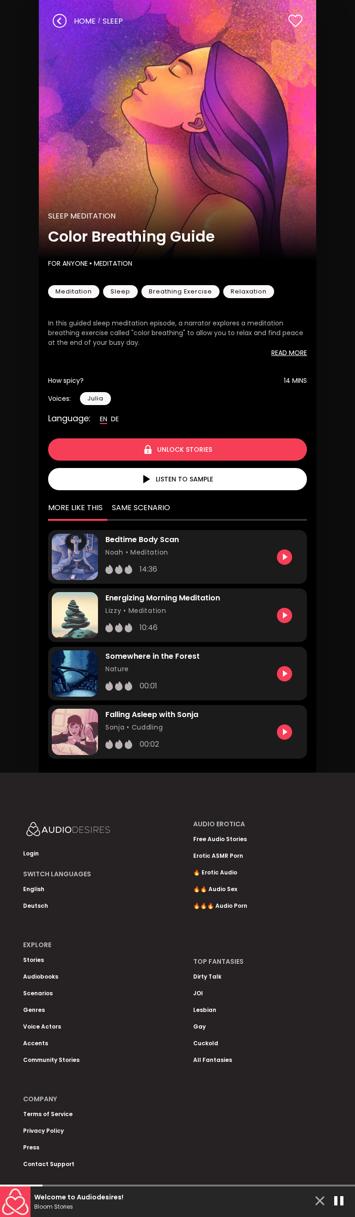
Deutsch (35, 906)
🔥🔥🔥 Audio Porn (220, 906)
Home (85, 21)
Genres (34, 1010)
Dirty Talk (207, 976)
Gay (199, 1026)
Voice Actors (42, 1026)
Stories (33, 960)
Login (31, 853)
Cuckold (205, 1043)
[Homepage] (92, 831)
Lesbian (204, 1010)
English (33, 889)
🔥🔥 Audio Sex (215, 889)
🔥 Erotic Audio (215, 872)
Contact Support (48, 1164)
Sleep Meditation (82, 216)
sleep (113, 21)
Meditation (113, 263)
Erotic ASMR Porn (218, 856)
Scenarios (38, 993)
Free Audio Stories (220, 839)
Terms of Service (48, 1114)
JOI (198, 993)
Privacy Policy (43, 1131)
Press (31, 1147)
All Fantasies (212, 1060)
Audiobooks (40, 976)
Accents (35, 1043)
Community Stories (51, 1060)
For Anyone (68, 263)
